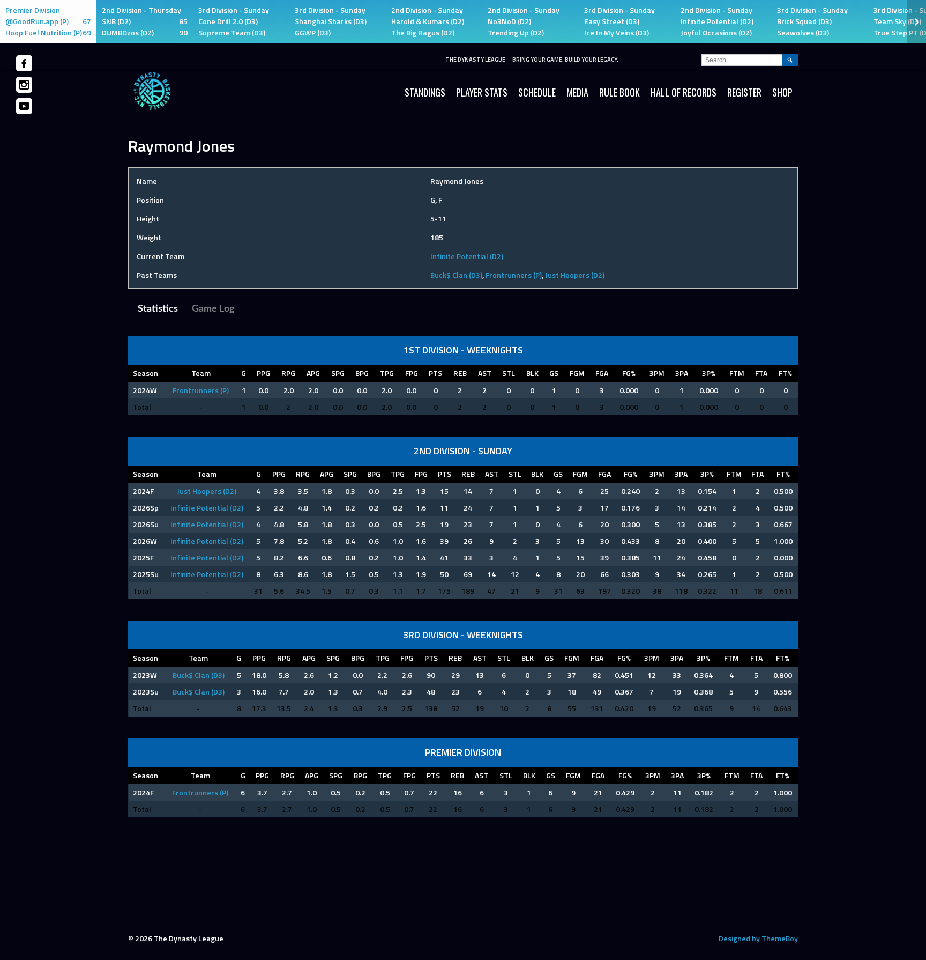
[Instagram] (24, 85)
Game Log (213, 309)
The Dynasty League (475, 59)
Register (744, 92)
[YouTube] (24, 106)
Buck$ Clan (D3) (456, 274)
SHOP (782, 92)
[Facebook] (24, 63)
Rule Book (619, 92)
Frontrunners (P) (514, 274)
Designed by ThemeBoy (758, 938)
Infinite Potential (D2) (466, 256)
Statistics (158, 309)
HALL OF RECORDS (683, 92)
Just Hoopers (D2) (574, 274)
